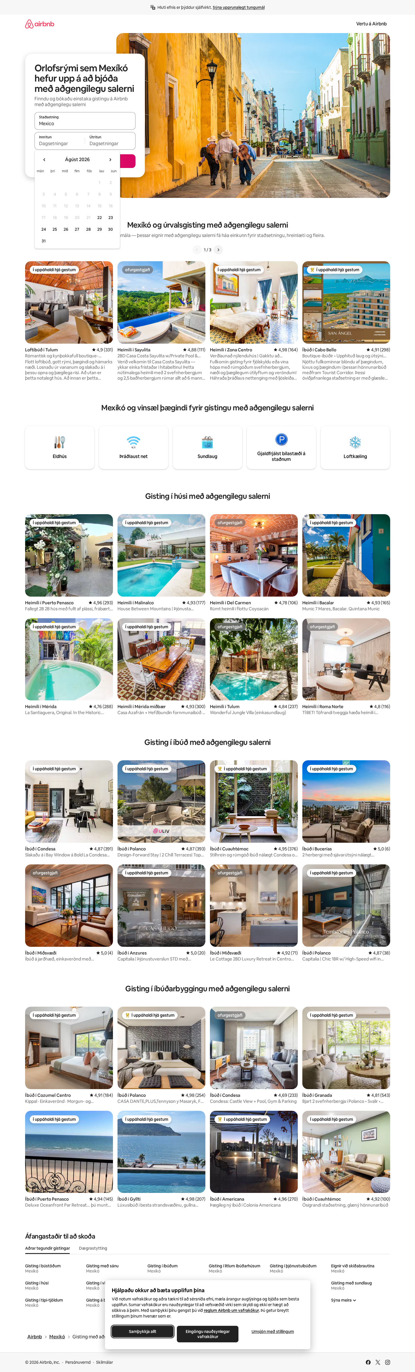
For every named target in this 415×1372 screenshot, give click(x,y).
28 (88, 229)
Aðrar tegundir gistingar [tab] (47, 1248)
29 (99, 229)
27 (77, 229)
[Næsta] (218, 249)
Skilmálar (104, 1362)
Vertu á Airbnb (371, 24)
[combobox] (85, 123)
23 (110, 217)
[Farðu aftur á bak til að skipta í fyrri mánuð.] (44, 159)
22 (99, 217)
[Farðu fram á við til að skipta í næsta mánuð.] (110, 159)
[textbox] (59, 143)
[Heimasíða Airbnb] (39, 24)
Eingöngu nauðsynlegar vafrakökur (208, 1334)
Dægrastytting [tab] (93, 1248)
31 (44, 241)
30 (110, 229)
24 (43, 229)
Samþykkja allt (142, 1331)
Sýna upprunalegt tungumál (239, 7)
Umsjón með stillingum (272, 1331)
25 (54, 229)
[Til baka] (197, 249)
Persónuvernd (78, 1362)
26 (66, 229)
